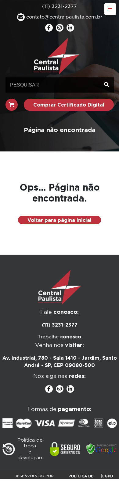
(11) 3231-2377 (60, 324)
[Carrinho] (11, 105)
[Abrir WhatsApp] (104, 469)
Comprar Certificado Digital (68, 104)
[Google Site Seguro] (101, 449)
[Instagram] (59, 28)
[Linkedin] (70, 28)
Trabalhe (59, 337)
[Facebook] (49, 28)
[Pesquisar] (106, 85)
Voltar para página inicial (59, 220)
